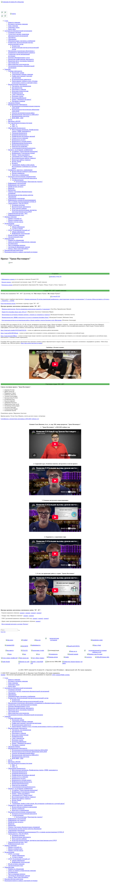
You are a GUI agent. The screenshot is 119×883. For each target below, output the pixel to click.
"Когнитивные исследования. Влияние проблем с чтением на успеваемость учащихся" (26, 314)
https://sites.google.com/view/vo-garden (31, 343)
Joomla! (3, 675)
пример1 (22, 613)
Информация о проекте (8, 279)
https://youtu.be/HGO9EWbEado (9, 333)
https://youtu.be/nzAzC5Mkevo (9, 336)
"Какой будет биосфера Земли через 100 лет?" (14, 312)
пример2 (27, 613)
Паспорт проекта (6, 282)
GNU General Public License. (61, 675)
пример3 (33, 613)
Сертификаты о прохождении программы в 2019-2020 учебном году (20, 419)
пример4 (39, 613)
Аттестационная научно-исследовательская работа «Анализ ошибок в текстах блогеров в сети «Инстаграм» (32, 320)
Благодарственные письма (8, 303)
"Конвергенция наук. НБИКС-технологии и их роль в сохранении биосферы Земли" (25, 317)
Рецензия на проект (7, 285)
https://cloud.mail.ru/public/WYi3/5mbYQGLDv (13, 330)
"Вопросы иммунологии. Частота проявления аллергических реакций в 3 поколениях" (26, 309)
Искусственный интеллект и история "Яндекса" (15, 624)
